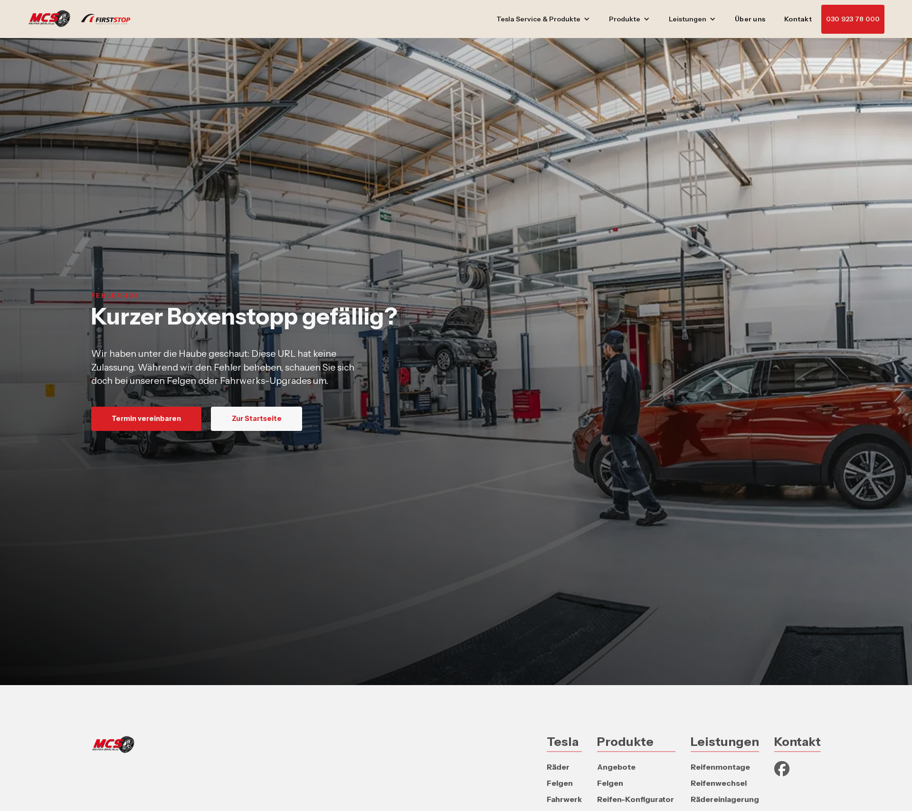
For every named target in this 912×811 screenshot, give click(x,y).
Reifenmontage (720, 767)
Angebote (616, 767)
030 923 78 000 (853, 19)
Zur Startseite (257, 418)
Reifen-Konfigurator (635, 799)
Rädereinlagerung (725, 799)
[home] (84, 19)
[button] (543, 19)
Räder (558, 767)
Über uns (750, 19)
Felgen (560, 783)
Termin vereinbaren (146, 418)
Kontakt (798, 19)
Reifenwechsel (719, 783)
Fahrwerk (564, 799)
